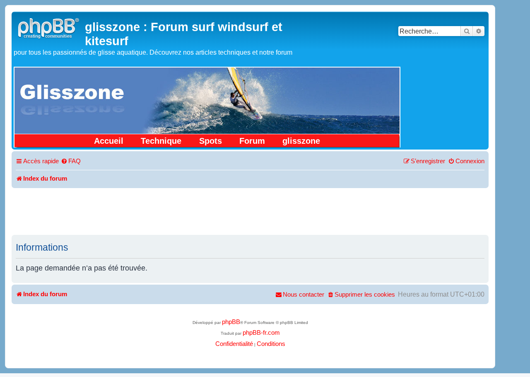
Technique (161, 140)
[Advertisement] (250, 211)
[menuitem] (71, 161)
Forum (252, 140)
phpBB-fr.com (261, 332)
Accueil (108, 140)
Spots (210, 140)
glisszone (301, 140)
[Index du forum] (49, 27)
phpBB (231, 322)
